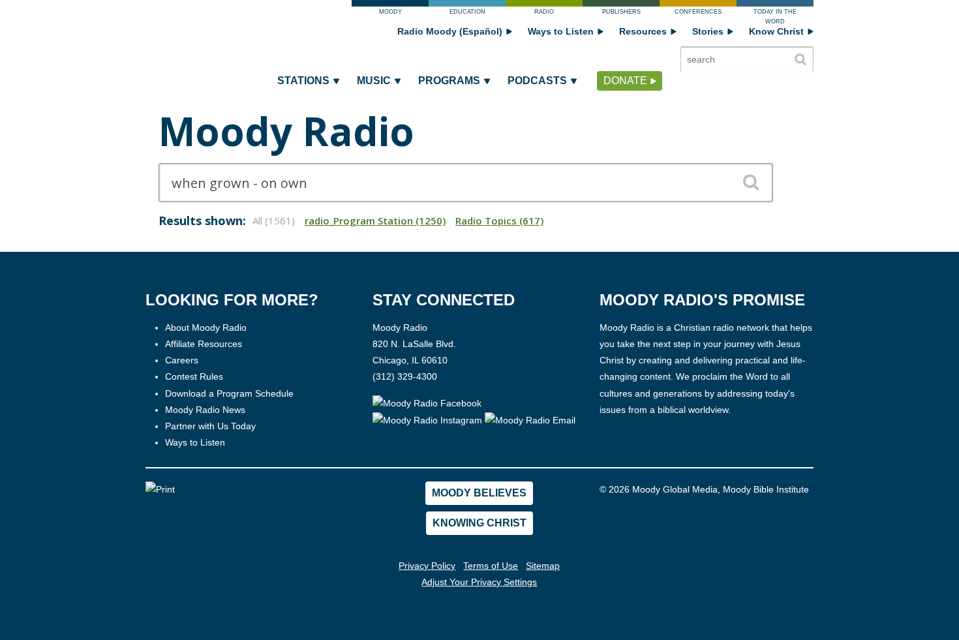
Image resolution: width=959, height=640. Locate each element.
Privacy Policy (427, 565)
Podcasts (537, 80)
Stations (303, 80)
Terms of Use (490, 565)
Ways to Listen (561, 31)
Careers (181, 360)
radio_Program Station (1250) (375, 220)
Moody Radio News (205, 409)
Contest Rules (194, 376)
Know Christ (776, 31)
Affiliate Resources (203, 344)
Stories (707, 31)
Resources (643, 31)
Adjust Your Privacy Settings (479, 582)
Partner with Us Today (210, 426)
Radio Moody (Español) (449, 31)
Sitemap (543, 565)
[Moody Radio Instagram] (429, 419)
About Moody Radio (206, 327)
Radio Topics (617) (499, 220)
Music (374, 80)
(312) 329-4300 (405, 376)
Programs (449, 80)
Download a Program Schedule (229, 393)
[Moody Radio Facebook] (427, 403)
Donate (625, 80)
